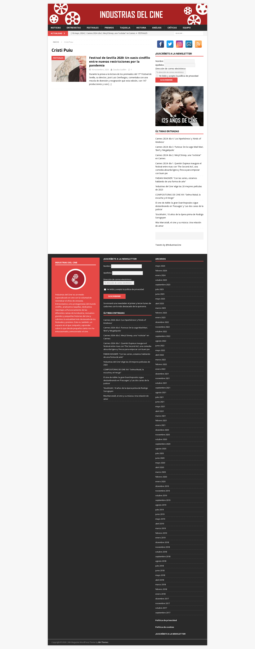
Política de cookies (164, 627)
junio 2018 (159, 570)
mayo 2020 (160, 462)
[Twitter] (170, 44)
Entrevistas (74, 27)
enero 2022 (160, 369)
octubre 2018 (161, 551)
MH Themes (103, 642)
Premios (109, 27)
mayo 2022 (160, 350)
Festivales (93, 27)
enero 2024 (160, 275)
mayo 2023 (160, 298)
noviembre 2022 (162, 327)
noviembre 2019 (162, 490)
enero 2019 (160, 537)
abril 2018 (159, 580)
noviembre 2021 (162, 378)
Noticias (56, 27)
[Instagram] (179, 44)
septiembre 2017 (162, 612)
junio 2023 (159, 294)
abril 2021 (159, 411)
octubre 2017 (161, 608)
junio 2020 (159, 458)
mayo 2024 (160, 266)
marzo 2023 (160, 308)
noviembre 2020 (162, 434)
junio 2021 (159, 401)
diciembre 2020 (162, 430)
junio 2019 (159, 514)
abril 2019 (159, 523)
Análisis (156, 27)
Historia (141, 27)
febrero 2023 (161, 312)
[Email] (189, 44)
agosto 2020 (160, 448)
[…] (109, 84)
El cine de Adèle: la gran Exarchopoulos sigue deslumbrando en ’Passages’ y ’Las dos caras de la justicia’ (179, 206)
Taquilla (125, 27)
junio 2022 (159, 345)
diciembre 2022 (162, 322)
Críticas (172, 27)
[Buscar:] (188, 33)
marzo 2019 (160, 528)
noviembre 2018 (162, 547)
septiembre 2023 (162, 284)
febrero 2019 (161, 533)
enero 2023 (160, 317)
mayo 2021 (160, 406)
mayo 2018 (160, 575)
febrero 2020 (161, 476)
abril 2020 (159, 467)
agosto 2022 (160, 341)
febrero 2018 (161, 589)
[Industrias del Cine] (127, 23)
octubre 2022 (161, 331)
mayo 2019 (160, 519)
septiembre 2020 (162, 444)
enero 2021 (160, 425)
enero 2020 (160, 481)
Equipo (187, 27)
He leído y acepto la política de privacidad (178, 75)
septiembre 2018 (162, 556)
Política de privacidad (166, 620)
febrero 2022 (161, 364)
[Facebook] (160, 44)
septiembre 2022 (162, 336)
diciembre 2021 (162, 373)
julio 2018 (159, 565)
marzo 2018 (160, 584)
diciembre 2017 (162, 598)
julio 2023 (159, 289)
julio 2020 (159, 453)
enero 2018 (160, 594)
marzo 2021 (160, 416)
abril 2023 (159, 303)
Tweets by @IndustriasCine (168, 244)
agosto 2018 (160, 561)
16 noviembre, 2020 (100, 69)
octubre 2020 (161, 439)
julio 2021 (159, 397)
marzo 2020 (160, 472)
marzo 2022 (160, 359)
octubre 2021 (161, 383)
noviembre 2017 (162, 603)
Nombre (159, 61)
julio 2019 (159, 509)
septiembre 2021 (162, 387)
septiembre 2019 (162, 500)
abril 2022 (159, 355)
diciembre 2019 (162, 486)
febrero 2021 (161, 420)
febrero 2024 (161, 270)
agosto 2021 (160, 392)
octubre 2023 (161, 280)
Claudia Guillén (119, 69)
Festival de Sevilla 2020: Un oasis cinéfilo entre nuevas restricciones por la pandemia (119, 61)
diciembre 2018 (162, 542)
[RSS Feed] (198, 44)
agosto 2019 (160, 505)
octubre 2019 (161, 495)
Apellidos (159, 65)
